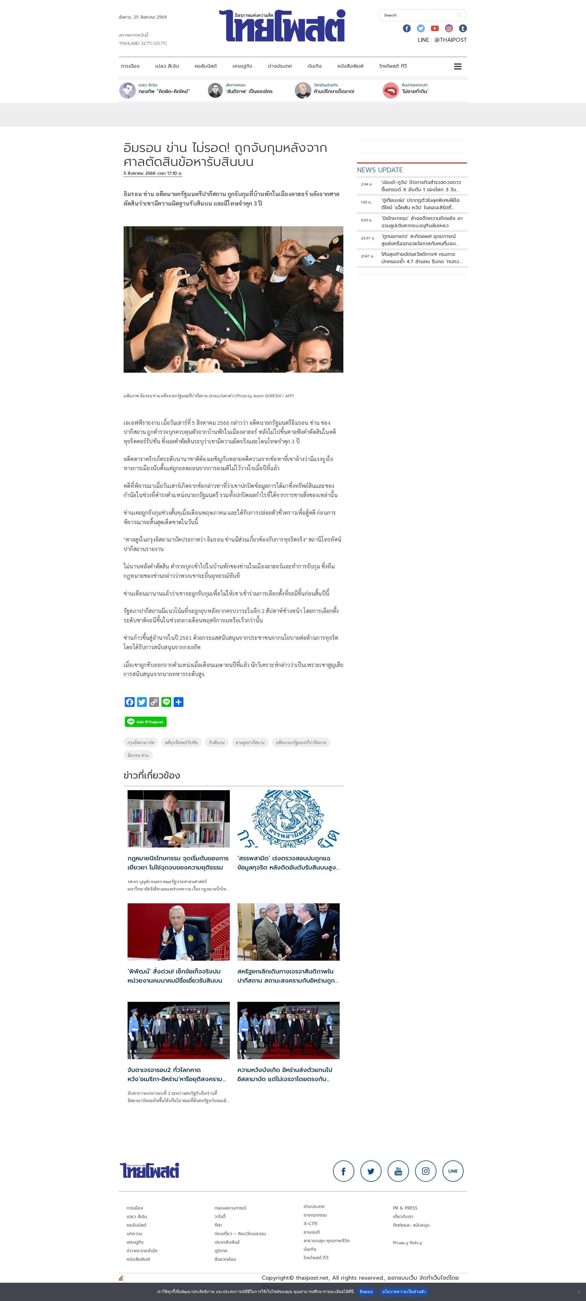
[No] (578, 1292)
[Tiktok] (463, 28)
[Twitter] (421, 28)
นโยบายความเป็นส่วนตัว (404, 1291)
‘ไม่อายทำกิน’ (415, 91)
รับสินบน (217, 742)
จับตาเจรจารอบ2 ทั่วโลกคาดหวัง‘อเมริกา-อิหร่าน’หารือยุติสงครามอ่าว (175, 1079)
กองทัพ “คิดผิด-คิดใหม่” (164, 91)
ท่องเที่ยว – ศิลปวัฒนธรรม (240, 1234)
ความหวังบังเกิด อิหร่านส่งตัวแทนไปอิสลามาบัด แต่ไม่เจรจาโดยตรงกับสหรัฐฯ (284, 1079)
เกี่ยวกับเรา (403, 1216)
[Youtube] (435, 28)
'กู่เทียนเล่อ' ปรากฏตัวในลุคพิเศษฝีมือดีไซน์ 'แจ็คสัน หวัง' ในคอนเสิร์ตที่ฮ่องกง (421, 204)
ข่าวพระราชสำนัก (142, 1251)
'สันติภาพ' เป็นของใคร (249, 91)
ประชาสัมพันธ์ (227, 1242)
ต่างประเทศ (280, 66)
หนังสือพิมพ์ (351, 66)
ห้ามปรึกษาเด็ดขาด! (334, 91)
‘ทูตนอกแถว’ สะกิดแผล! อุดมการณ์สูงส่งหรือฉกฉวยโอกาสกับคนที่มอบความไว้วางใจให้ (419, 240)
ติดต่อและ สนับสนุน (411, 1225)
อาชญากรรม (315, 1215)
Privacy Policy (407, 1243)
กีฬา (218, 1225)
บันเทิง (315, 66)
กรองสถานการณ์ (231, 1208)
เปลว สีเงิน (167, 66)
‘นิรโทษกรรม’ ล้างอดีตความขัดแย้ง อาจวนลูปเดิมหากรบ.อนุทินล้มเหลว (422, 222)
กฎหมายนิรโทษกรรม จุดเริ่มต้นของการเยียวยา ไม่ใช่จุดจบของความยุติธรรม (178, 863)
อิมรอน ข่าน (138, 755)
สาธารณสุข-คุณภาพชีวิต (326, 1241)
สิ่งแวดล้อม (225, 1259)
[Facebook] (407, 28)
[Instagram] (449, 28)
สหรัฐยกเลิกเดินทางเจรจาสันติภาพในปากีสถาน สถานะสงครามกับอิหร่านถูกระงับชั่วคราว (286, 980)
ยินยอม (366, 1291)
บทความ (134, 1234)
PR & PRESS (405, 1208)
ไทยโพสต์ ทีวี (393, 66)
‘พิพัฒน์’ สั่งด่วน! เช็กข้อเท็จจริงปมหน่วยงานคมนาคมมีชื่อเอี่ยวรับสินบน (175, 976)
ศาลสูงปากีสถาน (250, 742)
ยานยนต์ (312, 1232)
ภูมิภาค (221, 1251)
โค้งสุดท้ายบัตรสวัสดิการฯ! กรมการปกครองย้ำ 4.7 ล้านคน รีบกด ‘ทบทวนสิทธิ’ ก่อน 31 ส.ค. (422, 258)
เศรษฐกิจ (242, 66)
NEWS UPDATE (380, 170)
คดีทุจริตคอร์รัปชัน (181, 742)
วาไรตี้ (220, 1216)
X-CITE (311, 1223)
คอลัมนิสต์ (206, 66)
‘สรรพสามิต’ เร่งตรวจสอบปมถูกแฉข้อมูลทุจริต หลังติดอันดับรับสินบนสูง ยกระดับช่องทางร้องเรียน (286, 867)
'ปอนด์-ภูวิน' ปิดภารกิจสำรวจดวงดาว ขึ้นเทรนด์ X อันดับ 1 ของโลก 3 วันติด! (421, 186)
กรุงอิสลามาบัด (141, 742)
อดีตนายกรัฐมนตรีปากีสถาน (301, 742)
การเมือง (130, 66)
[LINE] (453, 1171)
